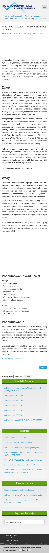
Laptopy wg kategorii (12, 540)
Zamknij (25, 550)
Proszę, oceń (7, 376)
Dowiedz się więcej (9, 550)
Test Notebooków (11, 537)
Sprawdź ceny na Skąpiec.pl (13, 358)
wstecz (43, 367)
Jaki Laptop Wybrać (11, 535)
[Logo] (19, 6)
